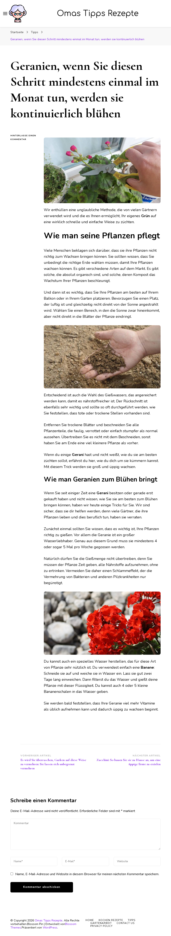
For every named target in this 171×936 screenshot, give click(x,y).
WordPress (50, 928)
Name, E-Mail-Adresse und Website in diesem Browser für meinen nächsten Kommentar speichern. (87, 874)
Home (90, 920)
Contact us (126, 923)
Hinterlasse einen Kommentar (24, 137)
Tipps (131, 920)
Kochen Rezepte (111, 920)
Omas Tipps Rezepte (97, 13)
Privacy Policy (101, 926)
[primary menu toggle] (5, 13)
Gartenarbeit (101, 923)
